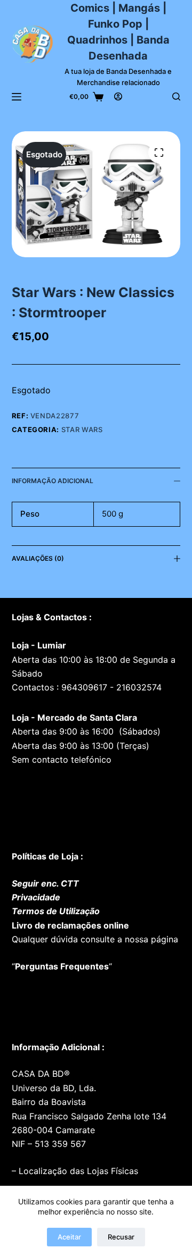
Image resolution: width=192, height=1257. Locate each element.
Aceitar (69, 1237)
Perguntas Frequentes (62, 966)
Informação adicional (52, 481)
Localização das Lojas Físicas (77, 1171)
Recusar (121, 1237)
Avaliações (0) (38, 558)
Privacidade (36, 897)
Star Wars (82, 429)
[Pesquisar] (176, 96)
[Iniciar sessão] (118, 96)
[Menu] (16, 97)
